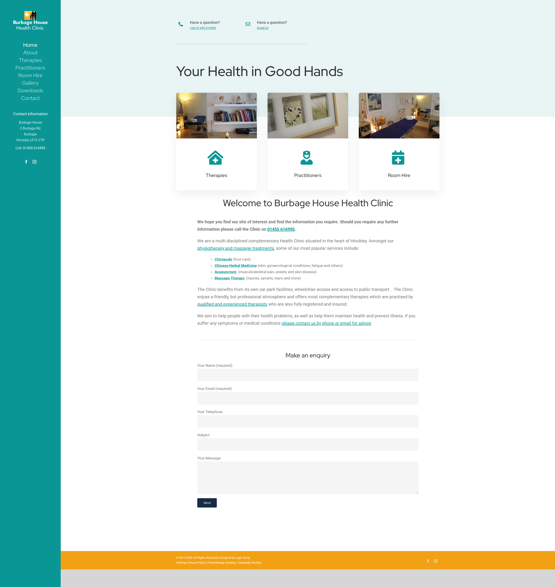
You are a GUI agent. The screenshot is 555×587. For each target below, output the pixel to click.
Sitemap (181, 562)
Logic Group (242, 557)
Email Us (262, 28)
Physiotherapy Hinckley (221, 562)
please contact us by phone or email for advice (326, 323)
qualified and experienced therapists (232, 304)
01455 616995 (34, 148)
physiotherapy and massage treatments (235, 248)
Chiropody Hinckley (249, 562)
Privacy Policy (196, 562)
